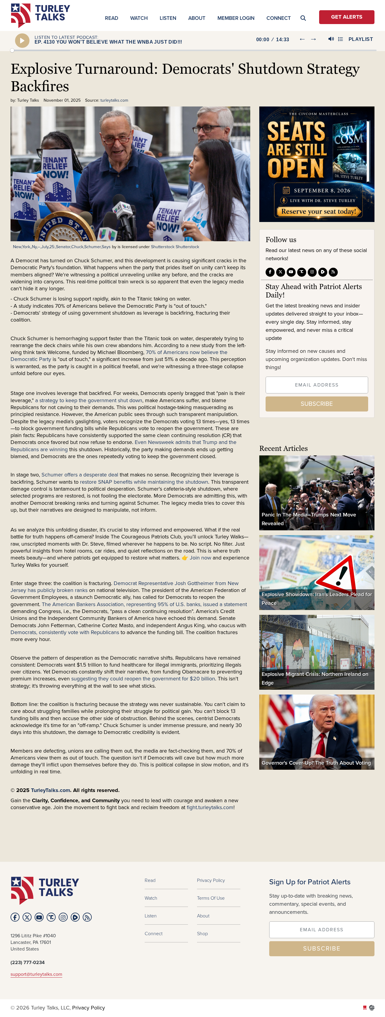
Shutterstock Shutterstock (175, 246)
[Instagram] (312, 271)
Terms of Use (211, 898)
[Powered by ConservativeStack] (371, 1008)
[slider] (193, 50)
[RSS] (333, 271)
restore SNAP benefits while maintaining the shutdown (144, 482)
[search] (363, 62)
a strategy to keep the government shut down (88, 400)
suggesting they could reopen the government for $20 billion (143, 679)
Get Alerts (346, 17)
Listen (168, 18)
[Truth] (301, 271)
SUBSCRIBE (317, 404)
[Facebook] (270, 271)
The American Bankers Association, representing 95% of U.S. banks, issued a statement (144, 604)
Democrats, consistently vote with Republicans (65, 632)
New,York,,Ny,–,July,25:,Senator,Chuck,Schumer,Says (62, 246)
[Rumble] (322, 271)
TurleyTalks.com (50, 790)
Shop (202, 933)
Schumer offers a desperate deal (80, 475)
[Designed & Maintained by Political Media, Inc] (365, 1008)
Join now (199, 558)
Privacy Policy (211, 880)
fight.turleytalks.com (210, 807)
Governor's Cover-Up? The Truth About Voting (316, 762)
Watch (139, 18)
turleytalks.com (43, 16)
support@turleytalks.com (36, 974)
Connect (278, 18)
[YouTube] (291, 271)
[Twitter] (280, 271)
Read (111, 18)
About (196, 18)
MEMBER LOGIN (235, 18)
